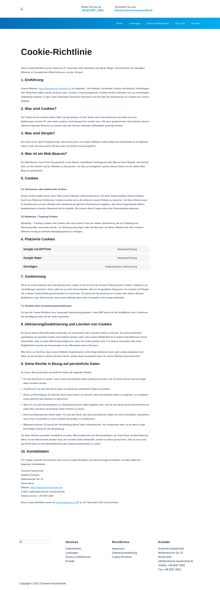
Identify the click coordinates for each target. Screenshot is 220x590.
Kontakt (70, 561)
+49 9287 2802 (176, 565)
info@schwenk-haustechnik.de (134, 10)
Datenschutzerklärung (124, 552)
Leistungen (72, 552)
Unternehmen (73, 548)
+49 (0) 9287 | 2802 (92, 10)
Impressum (118, 548)
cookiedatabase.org (66, 502)
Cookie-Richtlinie (122, 557)
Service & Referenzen (78, 557)
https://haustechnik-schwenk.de (54, 88)
